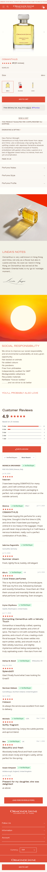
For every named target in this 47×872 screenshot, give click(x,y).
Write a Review (22, 449)
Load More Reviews (23, 800)
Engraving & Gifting (11, 130)
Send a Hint (23, 118)
